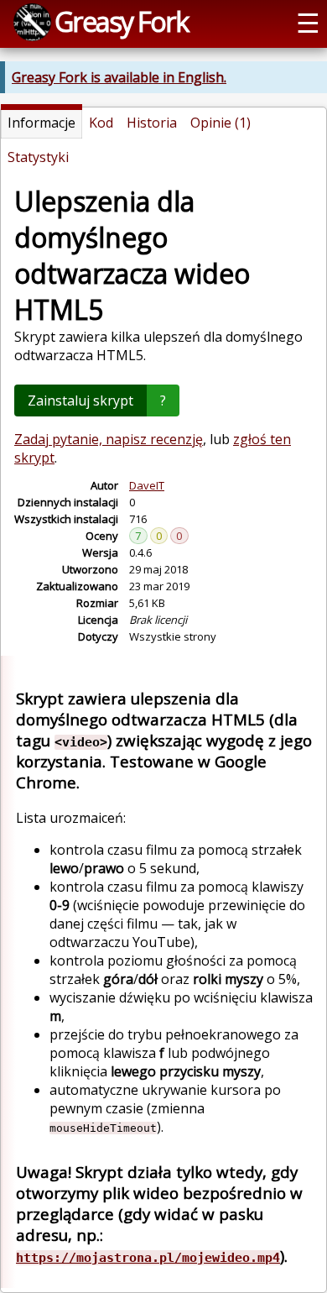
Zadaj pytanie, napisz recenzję (108, 439)
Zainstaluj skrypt (80, 400)
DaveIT (146, 485)
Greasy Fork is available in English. (119, 77)
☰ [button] (308, 21)
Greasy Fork (121, 21)
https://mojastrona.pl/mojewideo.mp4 (148, 1257)
